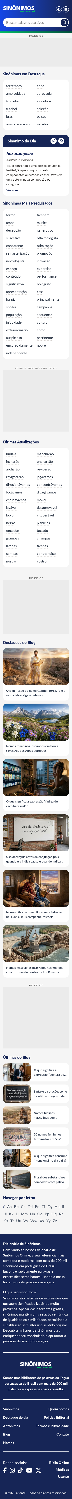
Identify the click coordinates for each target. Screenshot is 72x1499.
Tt (12, 1220)
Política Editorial (56, 1417)
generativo (45, 230)
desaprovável (47, 507)
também (43, 215)
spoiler (11, 307)
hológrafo (44, 284)
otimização (45, 245)
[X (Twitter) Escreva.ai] (38, 1470)
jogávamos (45, 476)
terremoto (14, 85)
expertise (44, 268)
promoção (44, 253)
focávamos (14, 492)
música (42, 222)
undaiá (11, 453)
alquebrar (44, 101)
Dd (30, 1206)
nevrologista (15, 261)
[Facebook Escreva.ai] (5, 1470)
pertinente (45, 337)
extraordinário (17, 330)
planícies (43, 522)
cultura (42, 322)
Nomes (8, 1442)
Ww (33, 1220)
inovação (43, 261)
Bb (16, 1206)
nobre (41, 345)
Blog (6, 1434)
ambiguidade (15, 93)
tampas (42, 546)
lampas (11, 546)
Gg (49, 1206)
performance (47, 276)
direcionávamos (18, 484)
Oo (39, 1213)
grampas (12, 538)
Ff (43, 1206)
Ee (37, 1206)
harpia (11, 299)
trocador (12, 101)
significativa (15, 284)
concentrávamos (49, 484)
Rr (61, 1213)
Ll (17, 1213)
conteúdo (13, 276)
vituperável (45, 515)
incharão (12, 461)
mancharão (45, 453)
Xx (42, 1220)
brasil (10, 116)
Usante (63, 1476)
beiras (10, 522)
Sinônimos (11, 1408)
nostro (11, 561)
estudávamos (16, 499)
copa (40, 85)
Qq (54, 1213)
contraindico (46, 553)
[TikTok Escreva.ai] (20, 1470)
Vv (25, 1220)
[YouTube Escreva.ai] (29, 1470)
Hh (57, 1206)
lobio (9, 515)
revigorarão (15, 476)
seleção (42, 108)
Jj (5, 1213)
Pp (47, 1213)
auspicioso (14, 337)
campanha (44, 307)
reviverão (44, 469)
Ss (6, 1220)
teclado (42, 530)
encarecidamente (19, 345)
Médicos (62, 1469)
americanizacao (18, 124)
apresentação (16, 291)
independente (16, 353)
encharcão (45, 461)
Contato (62, 1434)
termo (10, 215)
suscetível (13, 238)
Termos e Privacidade (52, 1425)
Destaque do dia (15, 1417)
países (41, 116)
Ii (63, 1206)
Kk (11, 1213)
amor (10, 222)
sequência (44, 314)
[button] (59, 9)
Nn (32, 1213)
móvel (41, 499)
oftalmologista (47, 238)
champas (43, 538)
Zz (55, 1220)
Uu (18, 1220)
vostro (41, 561)
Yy (48, 1220)
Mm (24, 1213)
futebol (11, 108)
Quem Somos (58, 1408)
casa (40, 291)
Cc (23, 1206)
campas (12, 553)
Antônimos (11, 1425)
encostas (13, 530)
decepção (13, 230)
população (14, 314)
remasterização (17, 253)
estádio (42, 124)
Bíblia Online (59, 1462)
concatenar (14, 245)
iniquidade (14, 322)
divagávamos (46, 492)
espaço (11, 268)
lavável (11, 507)
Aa (9, 1206)
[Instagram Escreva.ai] (12, 1470)
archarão (13, 469)
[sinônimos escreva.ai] (19, 9)
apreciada (44, 93)
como (41, 330)
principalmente (48, 299)
